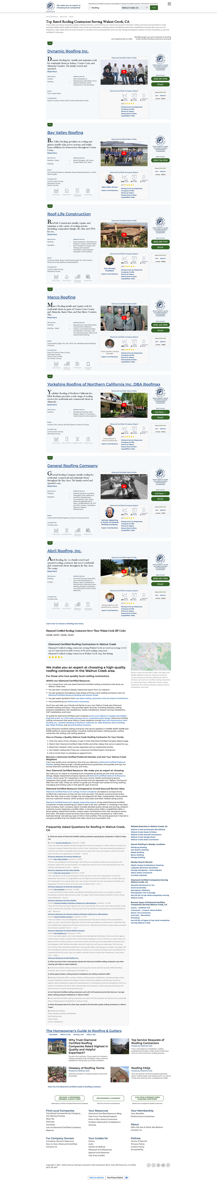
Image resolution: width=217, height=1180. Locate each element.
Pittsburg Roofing (139, 847)
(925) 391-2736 (160, 79)
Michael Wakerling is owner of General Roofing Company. (110, 522)
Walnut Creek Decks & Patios (144, 832)
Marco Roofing (118, 723)
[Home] (50, 7)
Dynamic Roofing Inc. (63, 843)
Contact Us (136, 1130)
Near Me (50, 1119)
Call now (159, 412)
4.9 (122, 104)
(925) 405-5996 (160, 325)
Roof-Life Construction (112, 720)
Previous (48, 191)
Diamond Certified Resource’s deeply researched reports (71, 802)
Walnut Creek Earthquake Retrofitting (148, 829)
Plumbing (135, 918)
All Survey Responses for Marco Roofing (62, 900)
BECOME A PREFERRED (70, 1098)
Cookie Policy (137, 1147)
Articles (92, 1125)
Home (91, 1141)
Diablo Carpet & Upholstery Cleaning (147, 865)
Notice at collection (96, 1177)
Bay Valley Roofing (54, 725)
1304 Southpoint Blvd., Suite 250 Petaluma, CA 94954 (114, 1165)
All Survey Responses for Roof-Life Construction (65, 887)
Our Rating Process (55, 1116)
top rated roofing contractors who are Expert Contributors (102, 698)
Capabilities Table (128, 116)
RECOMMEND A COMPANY (108, 1098)
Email (160, 84)
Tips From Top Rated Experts (102, 1116)
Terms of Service (139, 1141)
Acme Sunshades (138, 888)
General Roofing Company (79, 725)
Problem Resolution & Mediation (104, 1122)
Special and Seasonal (98, 1152)
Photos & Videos (127, 111)
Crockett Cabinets (139, 875)
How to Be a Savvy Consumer (102, 1119)
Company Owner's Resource (60, 1141)
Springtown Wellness (140, 890)
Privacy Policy (138, 1144)
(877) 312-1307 (51, 1167)
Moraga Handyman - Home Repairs (146, 870)
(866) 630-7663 (160, 578)
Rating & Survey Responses (131, 107)
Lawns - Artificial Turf (140, 908)
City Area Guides (96, 1155)
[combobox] (105, 7)
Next (95, 191)
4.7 (122, 185)
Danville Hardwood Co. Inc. (143, 885)
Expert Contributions (109, 190)
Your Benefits (137, 1113)
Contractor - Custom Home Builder (146, 910)
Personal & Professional (100, 1149)
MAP (156, 95)
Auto (90, 1144)
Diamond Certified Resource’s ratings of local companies (71, 792)
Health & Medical (96, 1147)
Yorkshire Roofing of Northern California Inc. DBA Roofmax (84, 723)
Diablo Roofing (137, 852)
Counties (50, 1124)
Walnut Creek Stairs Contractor (145, 840)
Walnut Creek (63, 16)
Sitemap (50, 1122)
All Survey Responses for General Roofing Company (66, 930)
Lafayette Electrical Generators (144, 868)
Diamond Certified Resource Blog (105, 1113)
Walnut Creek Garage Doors (143, 837)
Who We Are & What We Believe (147, 1127)
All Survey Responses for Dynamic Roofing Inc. (64, 856)
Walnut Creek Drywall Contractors (146, 835)
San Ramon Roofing (140, 850)
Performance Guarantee (78, 702)
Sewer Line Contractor (141, 913)
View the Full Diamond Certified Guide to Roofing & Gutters (74, 1087)
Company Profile (127, 109)
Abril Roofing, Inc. (60, 933)
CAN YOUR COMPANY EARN (147, 1098)
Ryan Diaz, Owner (110, 187)
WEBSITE (163, 95)
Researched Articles (129, 113)
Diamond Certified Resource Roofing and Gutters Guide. (73, 695)
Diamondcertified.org (52, 16)
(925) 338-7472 (160, 242)
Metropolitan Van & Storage (143, 893)
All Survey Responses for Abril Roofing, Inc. (63, 958)
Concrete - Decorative (140, 915)
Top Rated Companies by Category (63, 1113)
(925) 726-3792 (160, 160)
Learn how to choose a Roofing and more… (65, 624)
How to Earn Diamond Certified (61, 1144)
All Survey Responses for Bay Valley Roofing (63, 870)
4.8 (122, 350)
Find (154, 8)
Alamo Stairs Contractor (141, 873)
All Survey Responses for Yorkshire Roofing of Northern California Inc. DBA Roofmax (78, 914)
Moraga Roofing (138, 857)
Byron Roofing (137, 855)
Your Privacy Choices (115, 1177)
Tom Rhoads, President (109, 269)
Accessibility (137, 1149)
